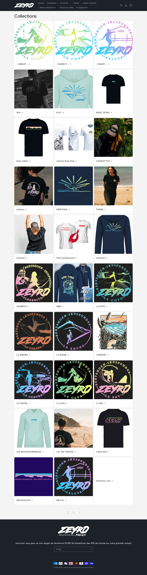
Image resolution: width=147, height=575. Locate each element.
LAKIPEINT (101, 355)
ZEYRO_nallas (63, 567)
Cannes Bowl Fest (65, 161)
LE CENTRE (22, 403)
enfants (20, 209)
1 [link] (67, 512)
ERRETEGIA (62, 209)
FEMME (99, 209)
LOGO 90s (101, 451)
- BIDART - (101, 64)
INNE (58, 306)
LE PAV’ (99, 403)
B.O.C (59, 112)
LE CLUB (60, 403)
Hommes (100, 258)
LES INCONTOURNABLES (28, 451)
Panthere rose (103, 481)
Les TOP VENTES (64, 451)
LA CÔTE (100, 306)
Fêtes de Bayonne (65, 258)
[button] (52, 3)
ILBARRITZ (21, 306)
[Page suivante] (79, 512)
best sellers (22, 161)
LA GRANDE (22, 355)
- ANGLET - (22, 64)
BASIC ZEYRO (103, 112)
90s (18, 112)
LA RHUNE (61, 355)
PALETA (60, 500)
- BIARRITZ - (62, 64)
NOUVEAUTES (23, 500)
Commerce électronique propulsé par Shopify (80, 567)
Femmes (20, 258)
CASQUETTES (103, 161)
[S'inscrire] (90, 549)
